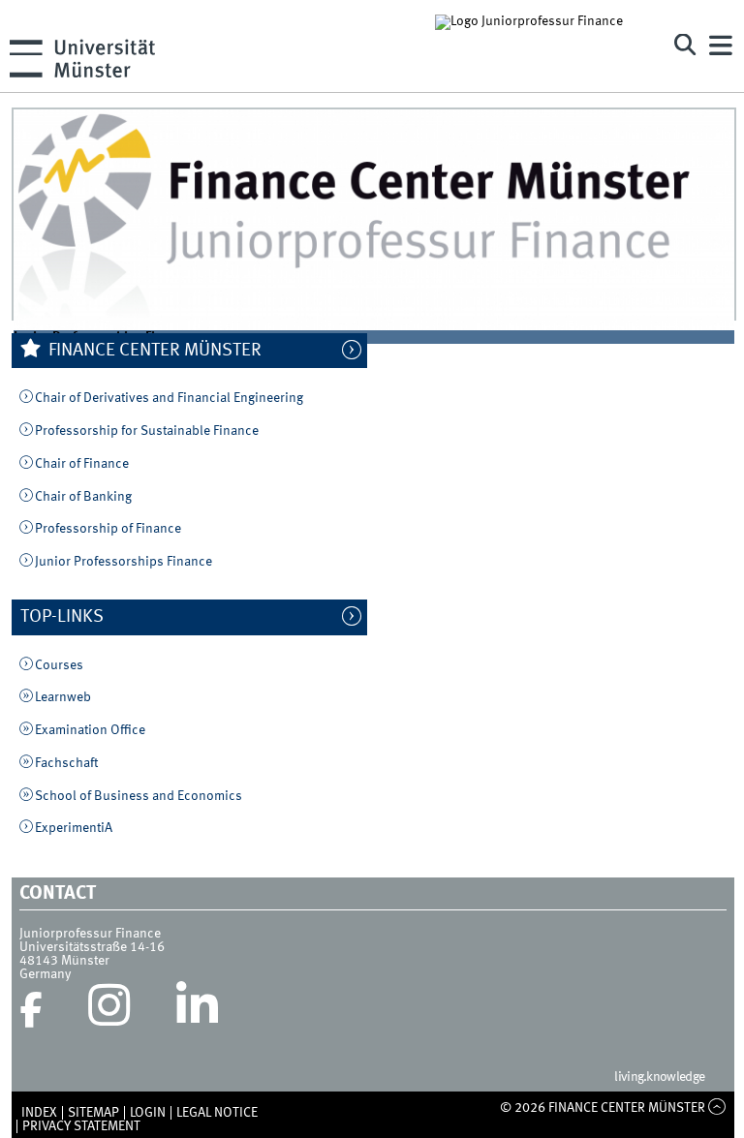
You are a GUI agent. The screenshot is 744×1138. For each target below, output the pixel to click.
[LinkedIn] (197, 1010)
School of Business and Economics (138, 796)
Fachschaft (66, 763)
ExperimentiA (73, 828)
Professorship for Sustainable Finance (147, 431)
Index (39, 1113)
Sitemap (93, 1113)
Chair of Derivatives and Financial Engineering (169, 398)
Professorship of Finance (108, 529)
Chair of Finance (82, 464)
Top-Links (72, 617)
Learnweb (63, 697)
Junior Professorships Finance (123, 562)
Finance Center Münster (153, 350)
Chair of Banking (83, 497)
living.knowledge (659, 1077)
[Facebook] (31, 1010)
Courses (59, 665)
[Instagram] (109, 1010)
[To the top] (717, 1108)
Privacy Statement (81, 1126)
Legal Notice (217, 1113)
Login (148, 1113)
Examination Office (90, 730)
